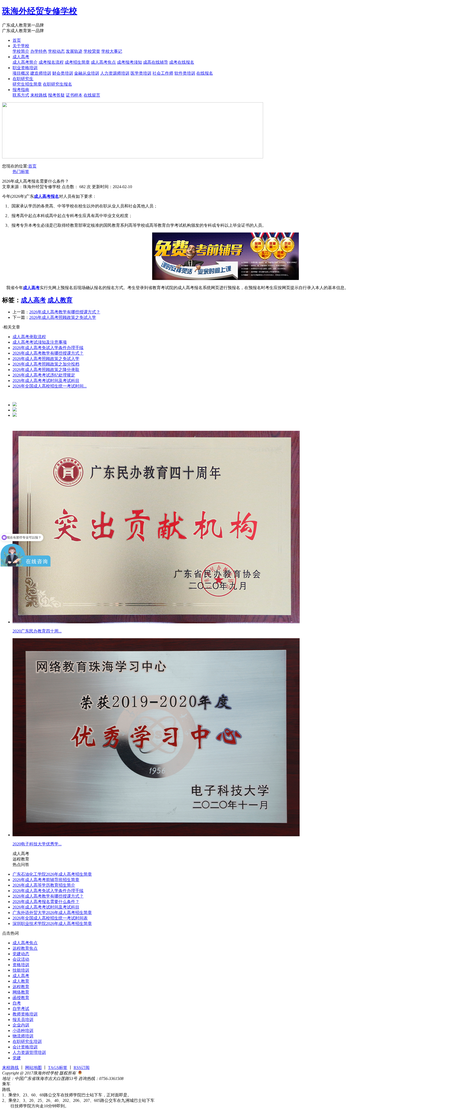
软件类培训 (184, 73)
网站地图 (33, 1067)
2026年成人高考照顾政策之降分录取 (46, 369)
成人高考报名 (46, 196)
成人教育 (60, 300)
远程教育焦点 (25, 948)
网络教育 (21, 992)
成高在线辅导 (155, 62)
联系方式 (21, 95)
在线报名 (204, 73)
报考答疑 (56, 95)
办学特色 (38, 51)
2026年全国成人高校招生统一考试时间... (50, 386)
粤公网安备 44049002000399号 (109, 1073)
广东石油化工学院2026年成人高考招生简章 (52, 874)
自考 (17, 1003)
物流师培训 (23, 1036)
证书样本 (74, 95)
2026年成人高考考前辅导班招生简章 (46, 879)
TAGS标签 (57, 1067)
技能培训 (21, 970)
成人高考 (21, 57)
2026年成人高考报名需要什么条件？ (46, 901)
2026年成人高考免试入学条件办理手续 (48, 347)
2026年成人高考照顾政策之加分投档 (46, 364)
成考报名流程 (51, 62)
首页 (17, 40)
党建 (17, 1058)
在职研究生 (23, 78)
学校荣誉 (92, 51)
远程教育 (21, 986)
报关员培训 (23, 1019)
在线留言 (92, 95)
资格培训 (21, 965)
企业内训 (21, 1025)
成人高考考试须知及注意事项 (40, 342)
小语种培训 (23, 1030)
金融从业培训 (86, 73)
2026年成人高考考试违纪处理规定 (44, 375)
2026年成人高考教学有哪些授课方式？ (64, 312)
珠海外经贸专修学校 (39, 11)
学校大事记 (111, 51)
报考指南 (21, 89)
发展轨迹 (74, 51)
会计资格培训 (25, 1047)
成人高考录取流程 (29, 337)
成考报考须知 (129, 62)
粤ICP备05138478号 (141, 1078)
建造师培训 (40, 73)
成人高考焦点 (103, 62)
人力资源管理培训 (29, 1052)
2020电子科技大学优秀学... (37, 844)
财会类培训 (62, 73)
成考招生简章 (77, 62)
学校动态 (56, 51)
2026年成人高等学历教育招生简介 (44, 885)
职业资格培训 (25, 67)
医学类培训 (140, 73)
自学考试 (21, 1008)
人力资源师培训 (114, 73)
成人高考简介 (25, 62)
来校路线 (38, 95)
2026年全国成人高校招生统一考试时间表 (50, 918)
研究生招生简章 (27, 84)
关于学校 (21, 46)
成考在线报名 (181, 62)
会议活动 (21, 959)
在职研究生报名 (57, 84)
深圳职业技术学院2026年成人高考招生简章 (52, 923)
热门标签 (21, 171)
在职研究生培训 (27, 1041)
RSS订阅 (82, 1067)
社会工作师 (162, 73)
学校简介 (21, 51)
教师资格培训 (25, 1014)
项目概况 (21, 73)
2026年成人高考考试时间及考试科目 (46, 380)
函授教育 (21, 997)
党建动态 (21, 954)
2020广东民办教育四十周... (37, 631)
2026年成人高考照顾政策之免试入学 (62, 317)
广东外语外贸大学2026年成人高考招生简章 (52, 912)
